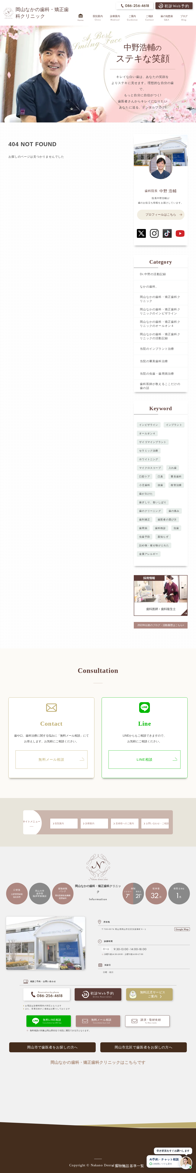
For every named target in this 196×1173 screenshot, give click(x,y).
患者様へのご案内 (125, 823)
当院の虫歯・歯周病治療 (157, 373)
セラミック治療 (148, 450)
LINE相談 (145, 759)
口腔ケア (144, 476)
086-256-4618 (137, 6)
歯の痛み (174, 510)
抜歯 (160, 485)
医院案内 (59, 823)
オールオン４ (147, 433)
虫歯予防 (144, 536)
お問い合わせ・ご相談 (157, 823)
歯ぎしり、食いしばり (152, 502)
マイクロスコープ (150, 467)
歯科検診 (160, 528)
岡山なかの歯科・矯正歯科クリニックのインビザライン (160, 311)
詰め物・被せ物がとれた (154, 545)
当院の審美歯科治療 (154, 361)
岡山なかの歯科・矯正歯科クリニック (160, 298)
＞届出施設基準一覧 (127, 1166)
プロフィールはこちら (160, 214)
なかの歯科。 (149, 286)
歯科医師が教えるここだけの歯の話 (160, 386)
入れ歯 (173, 467)
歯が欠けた (146, 493)
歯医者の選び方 (167, 519)
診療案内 (89, 823)
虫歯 (176, 528)
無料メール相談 (51, 759)
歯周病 (143, 528)
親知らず (163, 536)
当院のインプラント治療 (157, 348)
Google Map (182, 929)
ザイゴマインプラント (152, 442)
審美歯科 (176, 476)
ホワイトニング (148, 459)
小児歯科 (144, 485)
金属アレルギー (148, 554)
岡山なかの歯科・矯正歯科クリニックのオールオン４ (160, 323)
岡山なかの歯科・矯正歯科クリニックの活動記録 (160, 336)
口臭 (160, 476)
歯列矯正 (144, 519)
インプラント (174, 424)
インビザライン (148, 424)
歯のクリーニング (150, 510)
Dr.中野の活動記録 (153, 274)
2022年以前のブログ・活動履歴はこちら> (160, 625)
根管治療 (176, 485)
